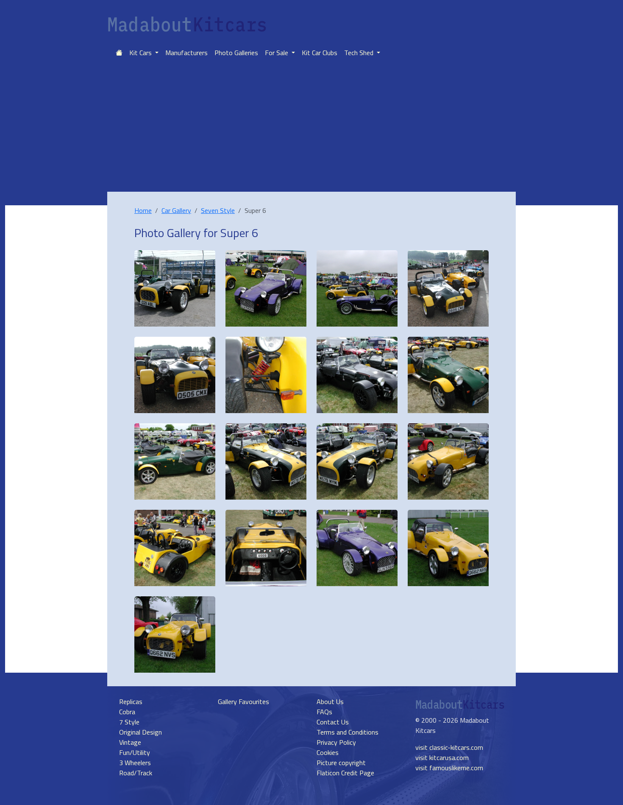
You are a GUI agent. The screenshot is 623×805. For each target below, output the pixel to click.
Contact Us (333, 722)
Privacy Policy (336, 742)
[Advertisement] (311, 128)
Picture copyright (341, 762)
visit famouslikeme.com (449, 768)
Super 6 (239, 233)
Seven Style (218, 210)
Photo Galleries (236, 53)
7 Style (129, 722)
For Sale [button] (277, 53)
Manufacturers (186, 53)
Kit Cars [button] (141, 53)
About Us (330, 701)
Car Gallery (176, 210)
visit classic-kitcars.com (449, 747)
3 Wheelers (135, 762)
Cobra (127, 712)
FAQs (324, 712)
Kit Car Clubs (319, 53)
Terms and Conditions (347, 732)
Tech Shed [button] (359, 53)
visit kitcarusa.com (442, 757)
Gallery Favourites (243, 701)
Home (143, 210)
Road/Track (135, 773)
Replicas (130, 701)
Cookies (328, 752)
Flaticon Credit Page (345, 773)
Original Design (140, 732)
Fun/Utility (134, 752)
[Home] (119, 52)
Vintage (130, 742)
